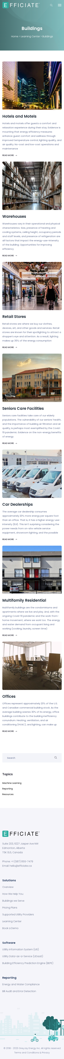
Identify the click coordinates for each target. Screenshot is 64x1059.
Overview (8, 887)
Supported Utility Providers (18, 914)
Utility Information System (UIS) (20, 949)
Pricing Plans (9, 907)
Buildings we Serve (13, 900)
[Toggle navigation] (60, 5)
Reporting (7, 788)
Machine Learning (11, 783)
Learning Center (30, 36)
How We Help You (12, 894)
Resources (8, 794)
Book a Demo (10, 928)
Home (14, 36)
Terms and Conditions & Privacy (32, 1052)
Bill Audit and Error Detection (19, 991)
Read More (8, 155)
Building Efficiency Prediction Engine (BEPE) (27, 963)
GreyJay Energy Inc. (29, 1048)
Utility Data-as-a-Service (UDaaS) (22, 956)
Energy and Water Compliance (21, 984)
